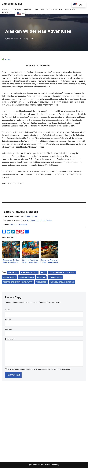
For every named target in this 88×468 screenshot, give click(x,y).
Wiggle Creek (41, 282)
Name (8, 310)
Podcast (27, 9)
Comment (9, 339)
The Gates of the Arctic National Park (18, 282)
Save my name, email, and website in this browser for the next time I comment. (38, 369)
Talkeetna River (55, 277)
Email (8, 320)
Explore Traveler (13, 39)
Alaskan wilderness (29, 272)
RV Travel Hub (33, 220)
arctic (43, 272)
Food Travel (70, 9)
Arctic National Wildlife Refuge (62, 272)
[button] (8, 9)
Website (8, 329)
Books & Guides (30, 216)
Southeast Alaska (26, 277)
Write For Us (7, 12)
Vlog (36, 9)
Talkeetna (41, 277)
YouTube (14, 224)
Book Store (16, 9)
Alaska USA (13, 272)
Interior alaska (9, 277)
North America (46, 220)
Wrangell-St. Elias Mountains (62, 282)
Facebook (23, 224)
